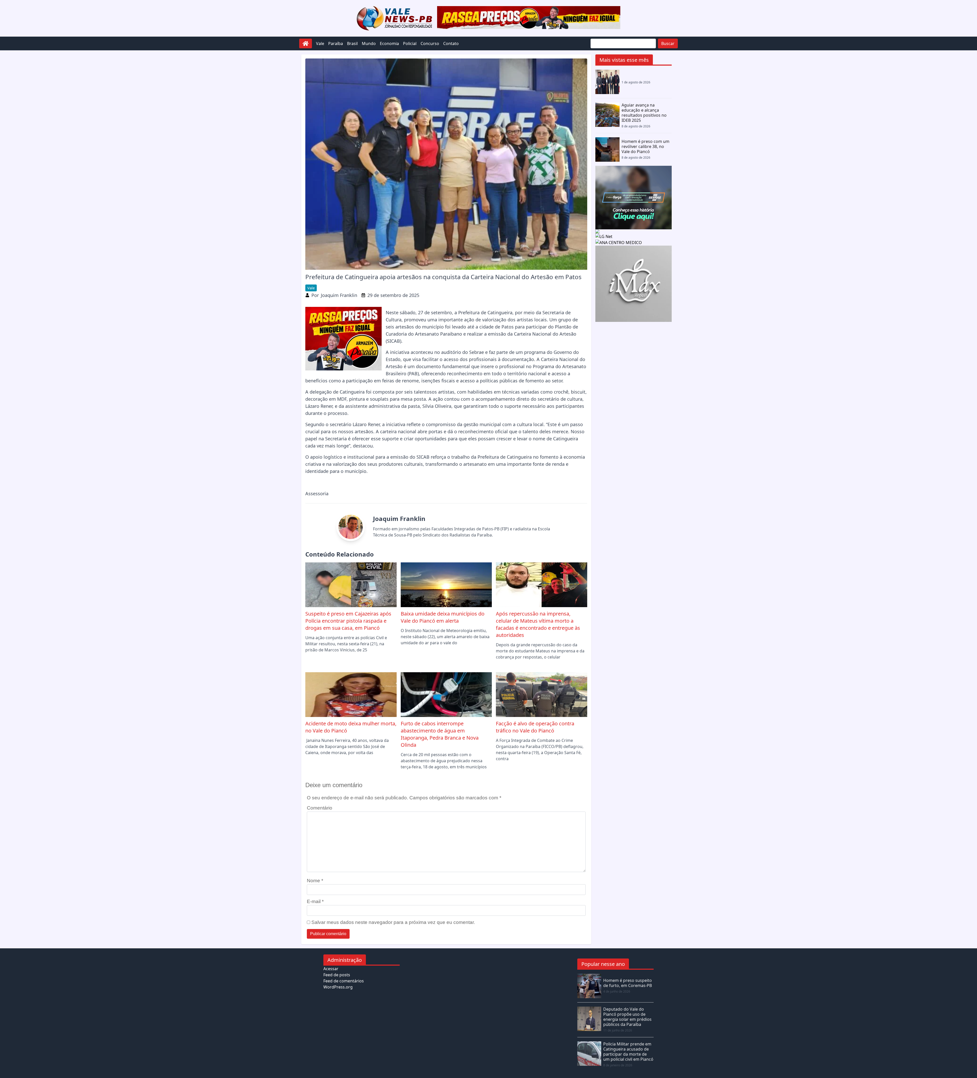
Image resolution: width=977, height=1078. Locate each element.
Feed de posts (336, 975)
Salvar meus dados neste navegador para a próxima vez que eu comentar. (393, 922)
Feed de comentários (343, 981)
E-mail (315, 901)
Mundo (369, 43)
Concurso (430, 43)
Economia (389, 43)
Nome (315, 880)
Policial (409, 43)
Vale (320, 43)
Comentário (319, 808)
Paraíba (335, 43)
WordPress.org (338, 987)
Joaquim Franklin (339, 295)
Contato (451, 43)
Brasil (352, 43)
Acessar (330, 968)
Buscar (667, 43)
